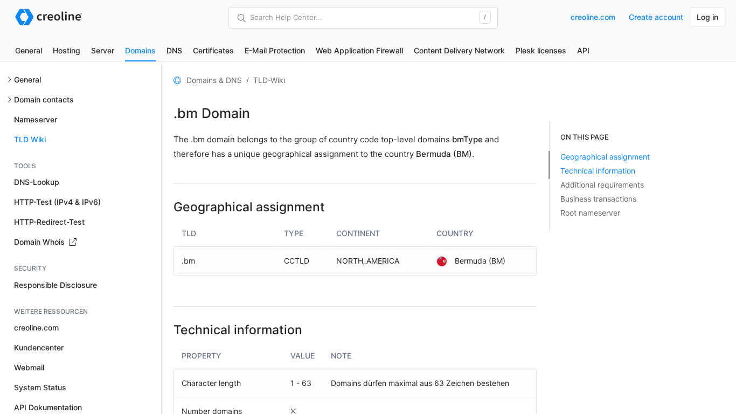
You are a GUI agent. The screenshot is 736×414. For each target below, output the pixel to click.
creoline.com (593, 17)
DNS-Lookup (36, 182)
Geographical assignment (605, 156)
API (583, 50)
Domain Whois (40, 241)
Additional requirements (602, 184)
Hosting (66, 50)
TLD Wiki (30, 139)
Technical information (597, 170)
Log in (707, 17)
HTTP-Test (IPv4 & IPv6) (57, 201)
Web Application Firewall (359, 50)
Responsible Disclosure (55, 284)
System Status (40, 387)
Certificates (213, 50)
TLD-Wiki (269, 80)
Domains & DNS (214, 80)
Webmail (29, 367)
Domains (140, 50)
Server (102, 50)
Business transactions (598, 198)
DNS (174, 50)
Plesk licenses (541, 50)
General (28, 50)
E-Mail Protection (275, 50)
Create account (656, 17)
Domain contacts (44, 99)
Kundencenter (39, 347)
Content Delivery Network (459, 50)
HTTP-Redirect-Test (49, 221)
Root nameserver (590, 212)
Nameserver (35, 119)
